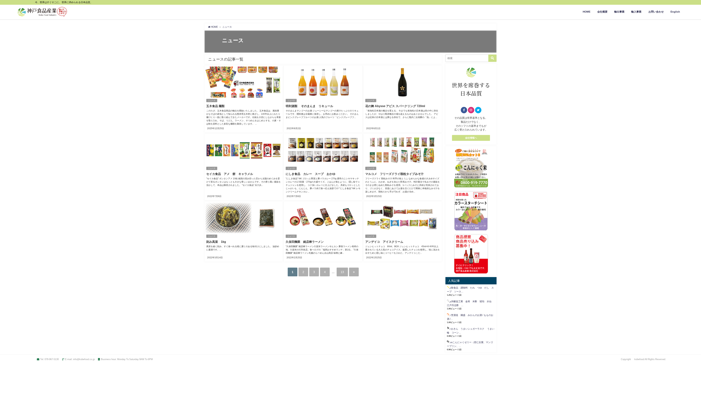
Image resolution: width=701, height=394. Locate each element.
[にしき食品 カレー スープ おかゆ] (323, 167)
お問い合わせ (656, 11)
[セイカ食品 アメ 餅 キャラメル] (243, 167)
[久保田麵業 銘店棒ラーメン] (323, 231)
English (675, 11)
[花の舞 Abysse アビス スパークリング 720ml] (402, 99)
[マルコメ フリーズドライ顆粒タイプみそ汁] (402, 167)
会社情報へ (471, 138)
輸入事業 (636, 11)
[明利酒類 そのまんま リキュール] (323, 99)
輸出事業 (619, 11)
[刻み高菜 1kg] (243, 231)
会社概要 (602, 11)
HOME (586, 11)
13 (342, 272)
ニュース (211, 100)
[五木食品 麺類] (243, 99)
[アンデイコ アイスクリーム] (402, 231)
